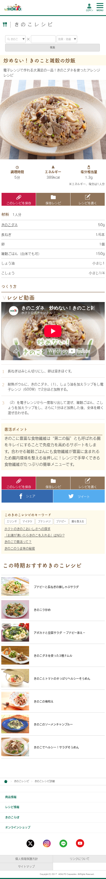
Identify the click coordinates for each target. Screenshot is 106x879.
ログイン (89, 10)
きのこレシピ (21, 781)
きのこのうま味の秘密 (19, 548)
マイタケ (27, 521)
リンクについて (80, 858)
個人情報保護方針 (26, 858)
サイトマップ (26, 866)
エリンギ (12, 521)
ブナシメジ (44, 521)
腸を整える (78, 521)
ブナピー (61, 521)
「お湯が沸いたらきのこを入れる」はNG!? (34, 535)
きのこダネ (9, 225)
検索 (52, 47)
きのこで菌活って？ (18, 542)
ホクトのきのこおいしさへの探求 (27, 529)
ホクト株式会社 (5, 781)
